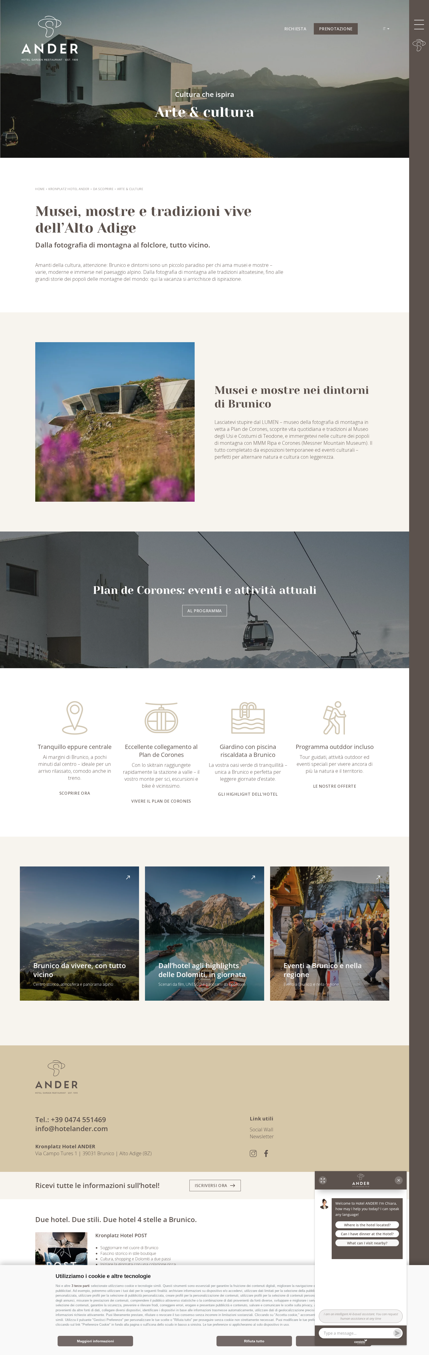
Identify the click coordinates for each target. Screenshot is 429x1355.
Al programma (204, 611)
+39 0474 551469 (78, 1119)
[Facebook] (266, 1153)
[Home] (419, 45)
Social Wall (261, 1129)
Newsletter (262, 1136)
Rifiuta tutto (254, 1341)
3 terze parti (81, 1286)
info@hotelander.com (71, 1128)
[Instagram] (253, 1153)
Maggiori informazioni (95, 1341)
